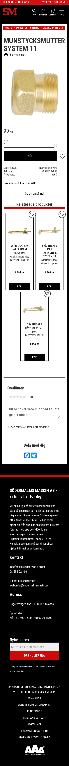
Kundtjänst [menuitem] (34, 711)
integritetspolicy (17, 671)
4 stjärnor (20, 397)
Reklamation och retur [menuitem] (34, 731)
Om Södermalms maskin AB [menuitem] (34, 705)
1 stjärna (11, 397)
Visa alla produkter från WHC (20, 183)
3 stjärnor (17, 397)
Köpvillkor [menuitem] (35, 724)
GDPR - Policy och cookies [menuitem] (35, 737)
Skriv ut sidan (14, 54)
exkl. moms (59, 2)
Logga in (11, 2)
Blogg (25, 2)
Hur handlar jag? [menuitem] (34, 718)
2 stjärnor (14, 397)
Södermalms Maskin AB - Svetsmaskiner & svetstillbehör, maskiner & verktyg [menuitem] (34, 690)
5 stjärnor (24, 397)
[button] (61, 11)
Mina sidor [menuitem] (34, 698)
